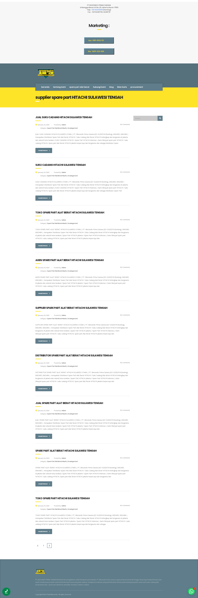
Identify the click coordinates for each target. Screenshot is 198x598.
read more (43, 150)
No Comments (125, 124)
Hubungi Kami (99, 87)
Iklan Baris (122, 87)
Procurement (137, 87)
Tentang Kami (59, 87)
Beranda (45, 87)
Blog (111, 87)
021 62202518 (97, 10)
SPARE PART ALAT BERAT (79, 87)
